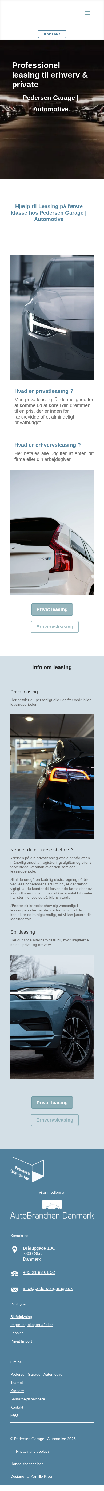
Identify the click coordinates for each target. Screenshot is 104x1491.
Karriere (17, 1391)
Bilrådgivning (21, 1317)
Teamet (16, 1382)
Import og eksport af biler (31, 1325)
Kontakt (52, 34)
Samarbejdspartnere (27, 1399)
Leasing (17, 1333)
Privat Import (21, 1341)
